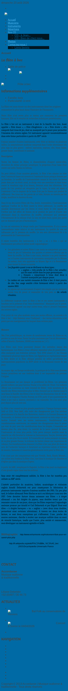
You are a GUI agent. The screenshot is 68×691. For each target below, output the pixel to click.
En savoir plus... (17, 617)
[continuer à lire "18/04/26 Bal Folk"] (19, 611)
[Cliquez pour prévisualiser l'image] (9, 84)
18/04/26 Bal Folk (18, 608)
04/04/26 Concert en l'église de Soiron (30, 620)
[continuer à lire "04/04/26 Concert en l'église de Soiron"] (31, 623)
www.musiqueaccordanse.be (18, 586)
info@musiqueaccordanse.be (18, 583)
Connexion (14, 8)
